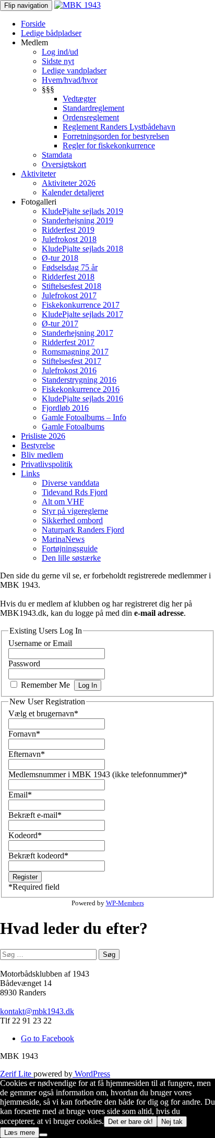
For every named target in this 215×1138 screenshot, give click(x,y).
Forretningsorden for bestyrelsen (116, 136)
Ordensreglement (91, 117)
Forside (33, 23)
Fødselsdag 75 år (70, 267)
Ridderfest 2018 (68, 276)
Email (20, 794)
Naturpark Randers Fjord (83, 529)
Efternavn (26, 754)
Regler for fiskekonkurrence (109, 145)
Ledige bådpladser (51, 33)
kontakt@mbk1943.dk (37, 1011)
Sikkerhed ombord (72, 520)
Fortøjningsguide (70, 548)
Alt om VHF (63, 501)
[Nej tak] (43, 1134)
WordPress (91, 1073)
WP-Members (125, 903)
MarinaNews (63, 539)
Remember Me (45, 684)
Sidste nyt (58, 61)
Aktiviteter (38, 173)
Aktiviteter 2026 (68, 183)
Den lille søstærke (71, 557)
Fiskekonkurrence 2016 (81, 389)
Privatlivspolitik (47, 464)
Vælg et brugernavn (43, 713)
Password (24, 663)
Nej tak (172, 1122)
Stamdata (57, 154)
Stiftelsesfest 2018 (71, 286)
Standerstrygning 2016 (79, 379)
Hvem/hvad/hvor (70, 79)
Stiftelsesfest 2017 (71, 361)
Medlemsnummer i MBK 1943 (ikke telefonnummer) (97, 774)
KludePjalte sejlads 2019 (82, 211)
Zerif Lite (16, 1073)
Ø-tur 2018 (60, 258)
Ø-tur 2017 (60, 323)
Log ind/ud (60, 51)
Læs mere (19, 1132)
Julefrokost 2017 (69, 295)
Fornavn (24, 733)
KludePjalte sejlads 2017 (82, 314)
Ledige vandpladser (74, 70)
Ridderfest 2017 (68, 342)
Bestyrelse (38, 445)
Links (30, 473)
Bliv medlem (42, 454)
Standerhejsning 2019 (77, 220)
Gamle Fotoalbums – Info (84, 417)
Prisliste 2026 (43, 436)
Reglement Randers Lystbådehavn (119, 126)
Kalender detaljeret (73, 192)
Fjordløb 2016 (65, 407)
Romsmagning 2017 (75, 351)
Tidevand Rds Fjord (75, 492)
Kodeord (25, 835)
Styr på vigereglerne (75, 511)
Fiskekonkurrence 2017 (81, 304)
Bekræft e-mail (35, 815)
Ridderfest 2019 (68, 229)
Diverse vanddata (70, 482)
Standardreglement (93, 108)
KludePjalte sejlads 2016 (82, 398)
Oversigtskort (64, 164)
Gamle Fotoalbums (73, 426)
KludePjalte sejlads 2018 (82, 248)
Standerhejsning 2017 (77, 332)
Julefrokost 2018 (69, 239)
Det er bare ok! (130, 1122)
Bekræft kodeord (38, 855)
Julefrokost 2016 (69, 370)
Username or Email (40, 643)
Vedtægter (79, 98)
